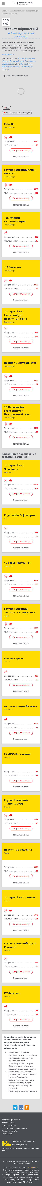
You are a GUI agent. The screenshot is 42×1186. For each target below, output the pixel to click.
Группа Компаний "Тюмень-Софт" (16, 801)
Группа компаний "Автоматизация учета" (20, 610)
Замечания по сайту (10, 1131)
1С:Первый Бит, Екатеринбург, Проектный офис (15, 315)
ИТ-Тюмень (11, 993)
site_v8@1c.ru (22, 1145)
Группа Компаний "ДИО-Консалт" (20, 945)
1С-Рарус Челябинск (17, 562)
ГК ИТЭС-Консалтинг (17, 754)
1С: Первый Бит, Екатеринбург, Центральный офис (17, 410)
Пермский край (17, 61)
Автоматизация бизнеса (20, 706)
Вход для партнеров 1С (11, 1120)
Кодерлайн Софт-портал (20, 515)
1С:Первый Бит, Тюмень (20, 897)
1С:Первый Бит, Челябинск (14, 467)
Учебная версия (8, 1122)
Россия (21, 58)
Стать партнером (9, 1125)
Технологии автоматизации (15, 219)
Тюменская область (11, 66)
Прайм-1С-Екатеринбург (20, 362)
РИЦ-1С (9, 123)
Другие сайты (7, 1134)
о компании (32, 1167)
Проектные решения (18, 849)
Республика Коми (24, 64)
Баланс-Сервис (14, 658)
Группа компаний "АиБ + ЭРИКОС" (20, 171)
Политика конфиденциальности (14, 1128)
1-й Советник (13, 267)
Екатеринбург (8, 54)
